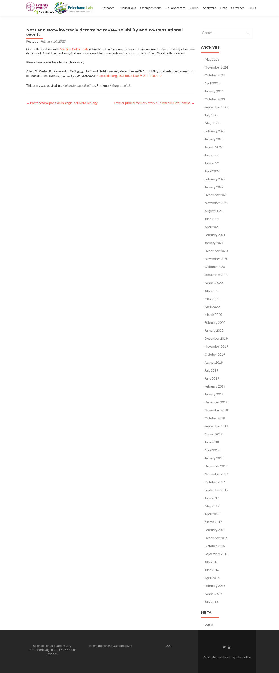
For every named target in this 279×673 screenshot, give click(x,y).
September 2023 (216, 107)
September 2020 (216, 274)
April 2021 (212, 227)
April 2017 (212, 514)
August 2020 (214, 282)
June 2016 (212, 570)
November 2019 (216, 346)
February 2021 (215, 235)
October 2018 (215, 418)
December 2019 (216, 338)
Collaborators (175, 8)
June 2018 (212, 442)
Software (209, 8)
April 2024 (212, 83)
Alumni (194, 8)
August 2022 (214, 147)
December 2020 (216, 251)
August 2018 (214, 434)
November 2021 (216, 203)
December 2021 (216, 195)
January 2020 (214, 330)
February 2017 (215, 530)
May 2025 (212, 59)
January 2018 (214, 458)
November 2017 (216, 474)
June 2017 (212, 498)
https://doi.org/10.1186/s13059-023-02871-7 (129, 76)
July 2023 (211, 115)
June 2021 (212, 219)
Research (108, 8)
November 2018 (216, 410)
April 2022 (212, 171)
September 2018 (216, 426)
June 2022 (212, 163)
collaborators (69, 85)
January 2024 (214, 91)
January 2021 (214, 243)
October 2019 (215, 354)
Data (223, 8)
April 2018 (212, 450)
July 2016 (211, 562)
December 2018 (216, 402)
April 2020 (212, 306)
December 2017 (216, 466)
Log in (209, 624)
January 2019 (214, 394)
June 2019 (212, 378)
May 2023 (212, 123)
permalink (124, 85)
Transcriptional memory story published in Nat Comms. (154, 103)
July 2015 (211, 601)
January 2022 (214, 187)
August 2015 (214, 593)
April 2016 (212, 578)
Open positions (150, 8)
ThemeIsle (243, 657)
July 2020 (211, 290)
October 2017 (215, 482)
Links (252, 8)
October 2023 (215, 99)
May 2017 (212, 506)
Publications (127, 8)
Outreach (237, 8)
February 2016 (215, 586)
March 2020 (213, 314)
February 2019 (215, 386)
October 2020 (215, 267)
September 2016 (216, 554)
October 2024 (215, 75)
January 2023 (214, 139)
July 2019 (211, 370)
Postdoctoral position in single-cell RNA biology (62, 103)
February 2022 (215, 179)
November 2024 (216, 67)
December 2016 (216, 538)
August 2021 (214, 211)
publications (87, 85)
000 (168, 645)
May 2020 (212, 298)
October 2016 (215, 546)
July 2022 (211, 155)
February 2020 (215, 322)
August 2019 (214, 362)
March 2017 (213, 522)
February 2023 (215, 131)
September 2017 (216, 490)
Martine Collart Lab (74, 49)
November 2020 (216, 259)
